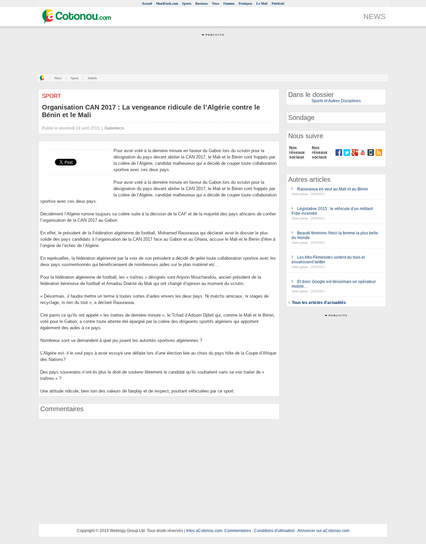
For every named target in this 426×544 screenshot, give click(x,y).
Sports (186, 3)
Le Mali (262, 3)
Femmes (229, 3)
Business (201, 3)
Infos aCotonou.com (204, 530)
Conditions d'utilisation (274, 530)
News (215, 3)
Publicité (278, 3)
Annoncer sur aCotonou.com (323, 530)
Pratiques (245, 3)
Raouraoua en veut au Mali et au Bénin (332, 189)
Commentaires (237, 530)
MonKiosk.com (167, 3)
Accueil (147, 3)
